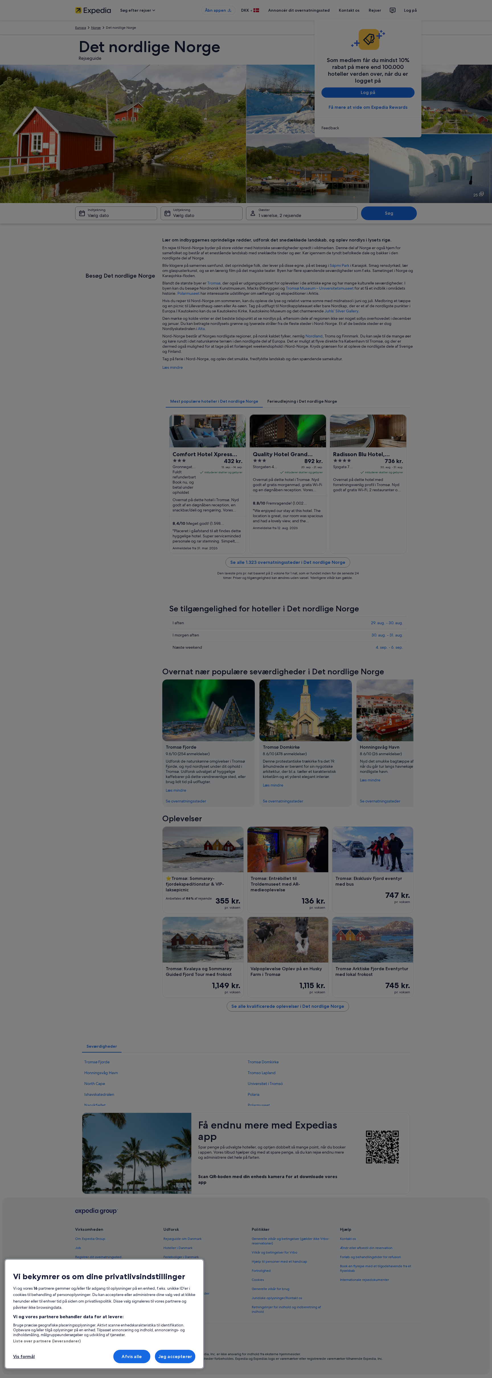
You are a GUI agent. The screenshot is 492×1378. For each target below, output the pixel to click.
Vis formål (24, 1356)
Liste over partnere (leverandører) (47, 1341)
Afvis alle (132, 1356)
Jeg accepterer (175, 1356)
